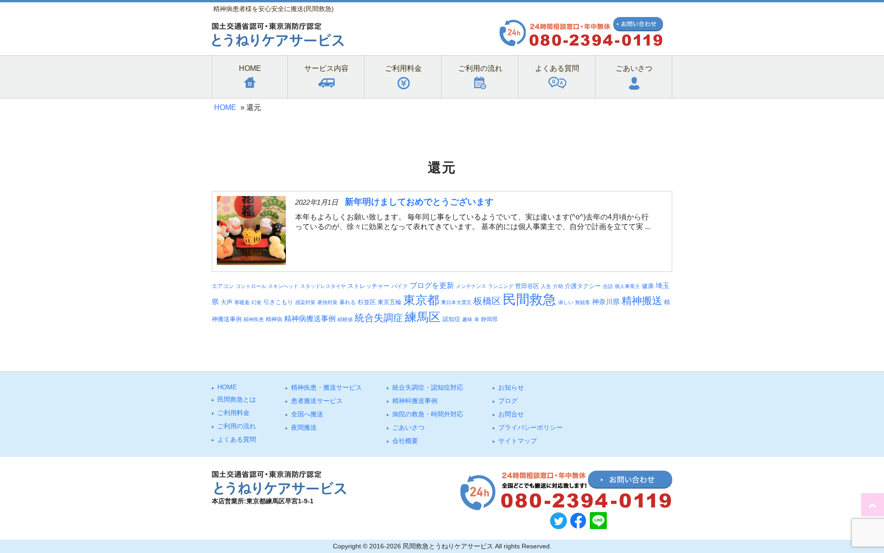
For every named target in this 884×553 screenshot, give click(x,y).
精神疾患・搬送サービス (326, 387)
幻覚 (256, 302)
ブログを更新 (432, 285)
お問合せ (511, 414)
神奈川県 (606, 301)
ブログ (508, 400)
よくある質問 (236, 439)
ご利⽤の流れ (236, 426)
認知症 (451, 319)
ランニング (500, 286)
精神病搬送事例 (310, 318)
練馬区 (423, 317)
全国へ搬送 (307, 414)
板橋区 (487, 301)
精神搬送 (642, 300)
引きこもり (278, 302)
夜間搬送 (304, 427)
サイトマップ (517, 440)
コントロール (251, 286)
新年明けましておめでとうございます (419, 202)
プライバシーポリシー (530, 427)
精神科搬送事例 (414, 400)
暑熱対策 (327, 302)
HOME (225, 107)
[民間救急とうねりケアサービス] (278, 44)
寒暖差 (242, 302)
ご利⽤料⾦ (233, 412)
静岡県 (489, 319)
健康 (648, 286)
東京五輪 (389, 302)
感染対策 (305, 302)
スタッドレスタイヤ (323, 286)
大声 (227, 302)
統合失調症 (379, 317)
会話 (608, 286)
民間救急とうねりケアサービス (448, 546)
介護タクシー (583, 285)
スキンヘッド (283, 286)
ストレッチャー (369, 286)
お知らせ (511, 387)
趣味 (467, 319)
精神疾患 (254, 319)
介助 (558, 286)
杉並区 (367, 302)
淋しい (565, 302)
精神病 (274, 319)
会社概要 (405, 440)
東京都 (421, 300)
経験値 (345, 319)
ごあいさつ (408, 427)
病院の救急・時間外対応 (427, 414)
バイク (399, 286)
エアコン (223, 286)
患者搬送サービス (317, 400)
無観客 (582, 302)
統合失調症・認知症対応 (427, 387)
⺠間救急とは (236, 399)
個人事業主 (627, 286)
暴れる (347, 302)
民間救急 (529, 299)
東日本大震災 (456, 302)
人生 (546, 286)
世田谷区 (527, 286)
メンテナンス (471, 286)
